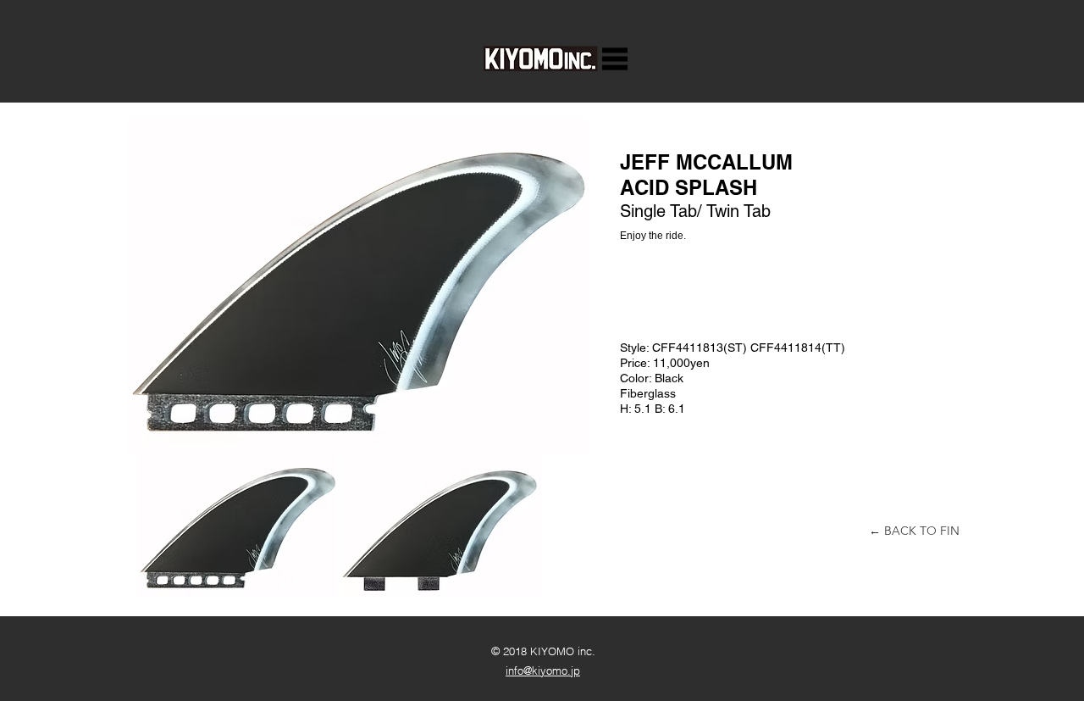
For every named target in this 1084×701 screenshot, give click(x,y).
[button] (615, 59)
